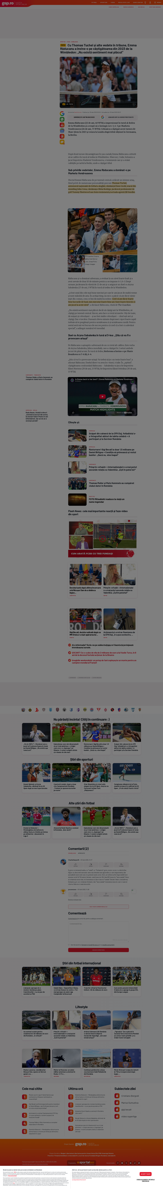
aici (14, 1182)
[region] (81, 1178)
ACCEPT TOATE (145, 1174)
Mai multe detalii (12, 1175)
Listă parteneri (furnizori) (79, 1179)
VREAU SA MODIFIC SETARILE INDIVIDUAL (146, 1180)
